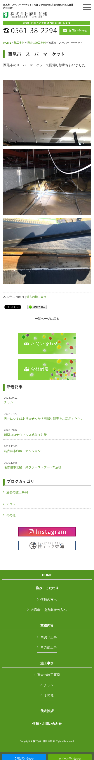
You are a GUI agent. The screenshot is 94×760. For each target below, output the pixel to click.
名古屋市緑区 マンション (22, 449)
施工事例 (19, 42)
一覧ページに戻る (47, 318)
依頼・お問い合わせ (47, 723)
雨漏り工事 (48, 637)
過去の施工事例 (36, 42)
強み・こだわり (47, 588)
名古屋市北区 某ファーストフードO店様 (32, 465)
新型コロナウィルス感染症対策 (25, 433)
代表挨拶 (47, 711)
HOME (7, 42)
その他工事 (48, 647)
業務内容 (47, 625)
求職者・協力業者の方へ (49, 610)
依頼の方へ (48, 599)
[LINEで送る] (37, 307)
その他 (11, 515)
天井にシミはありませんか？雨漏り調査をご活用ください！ (45, 416)
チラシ (10, 400)
